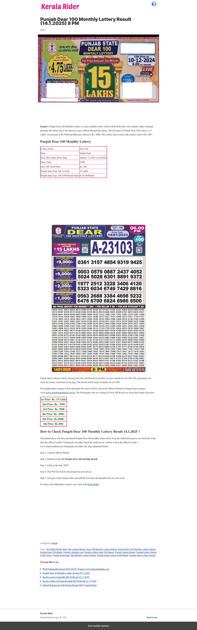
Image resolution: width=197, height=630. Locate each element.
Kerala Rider (93, 484)
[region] (98, 203)
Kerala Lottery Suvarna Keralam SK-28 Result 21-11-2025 (69, 581)
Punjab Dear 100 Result (51, 552)
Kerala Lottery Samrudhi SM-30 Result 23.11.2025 (66, 577)
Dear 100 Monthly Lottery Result (101, 549)
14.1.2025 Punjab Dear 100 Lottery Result (65, 549)
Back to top (152, 617)
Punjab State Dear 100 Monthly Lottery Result (74, 555)
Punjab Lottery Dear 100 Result (99, 552)
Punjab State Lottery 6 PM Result (112, 555)
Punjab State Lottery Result (142, 555)
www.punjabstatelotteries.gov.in (60, 392)
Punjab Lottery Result (125, 552)
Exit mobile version (98, 625)
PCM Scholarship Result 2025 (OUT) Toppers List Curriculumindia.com (76, 568)
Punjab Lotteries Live (73, 552)
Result (54, 543)
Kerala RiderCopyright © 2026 (53, 617)
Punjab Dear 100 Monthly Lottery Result (136, 549)
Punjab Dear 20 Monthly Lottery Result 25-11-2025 (66, 572)
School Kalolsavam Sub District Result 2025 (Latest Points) (70, 585)
